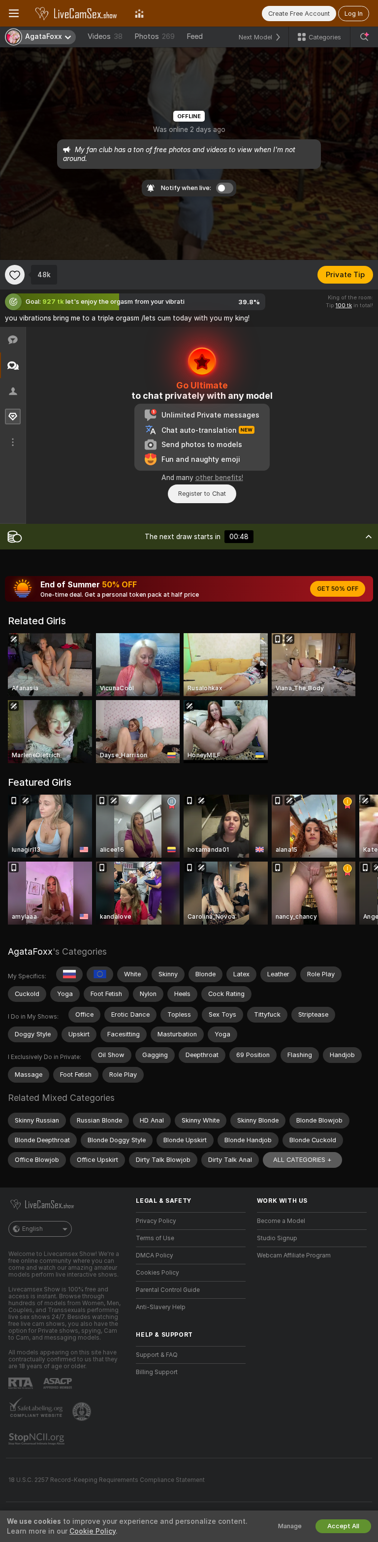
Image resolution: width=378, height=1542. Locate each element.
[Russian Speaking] (69, 974)
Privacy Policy (156, 1221)
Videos (105, 36)
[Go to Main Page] (77, 13)
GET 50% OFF (337, 588)
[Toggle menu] (14, 13)
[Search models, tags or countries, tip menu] (364, 37)
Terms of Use (155, 1238)
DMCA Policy (154, 1255)
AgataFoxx (30, 951)
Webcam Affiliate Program (294, 1255)
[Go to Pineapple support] (82, 1411)
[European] (100, 974)
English (32, 1228)
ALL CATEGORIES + (302, 1159)
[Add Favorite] (15, 275)
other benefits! (219, 478)
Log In (354, 13)
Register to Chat (202, 493)
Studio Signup (277, 1238)
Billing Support (157, 1372)
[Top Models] (139, 13)
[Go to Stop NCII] (37, 1439)
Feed (195, 36)
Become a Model (281, 1221)
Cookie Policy (92, 1531)
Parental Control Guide (168, 1289)
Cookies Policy (157, 1272)
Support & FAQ (157, 1354)
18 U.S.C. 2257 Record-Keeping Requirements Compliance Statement (106, 1480)
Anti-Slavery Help (161, 1307)
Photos (154, 36)
